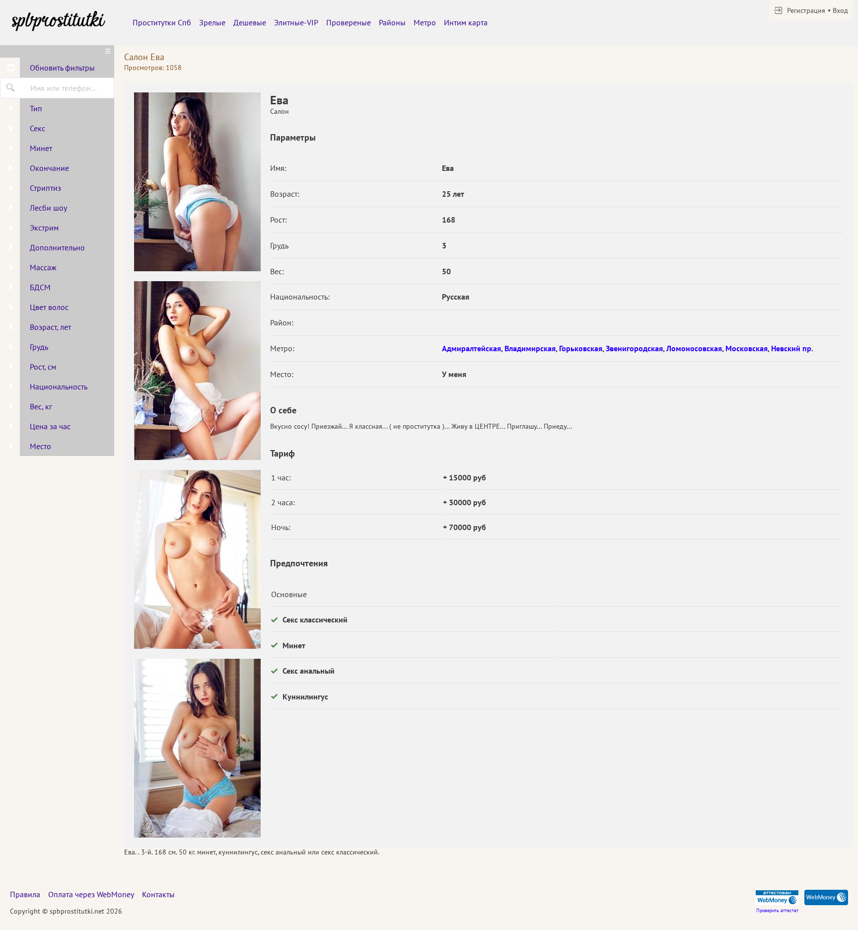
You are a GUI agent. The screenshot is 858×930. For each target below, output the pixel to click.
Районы (392, 22)
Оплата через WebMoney (91, 894)
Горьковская (580, 348)
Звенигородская (634, 348)
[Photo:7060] (197, 181)
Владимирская (530, 348)
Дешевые (249, 22)
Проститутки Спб (162, 22)
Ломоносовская (694, 348)
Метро (425, 22)
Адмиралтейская (471, 348)
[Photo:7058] (197, 559)
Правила (25, 894)
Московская (746, 348)
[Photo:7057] (197, 370)
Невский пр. (792, 348)
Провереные (348, 22)
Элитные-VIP (296, 22)
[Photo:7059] (197, 748)
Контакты (158, 894)
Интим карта (466, 22)
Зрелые (212, 22)
